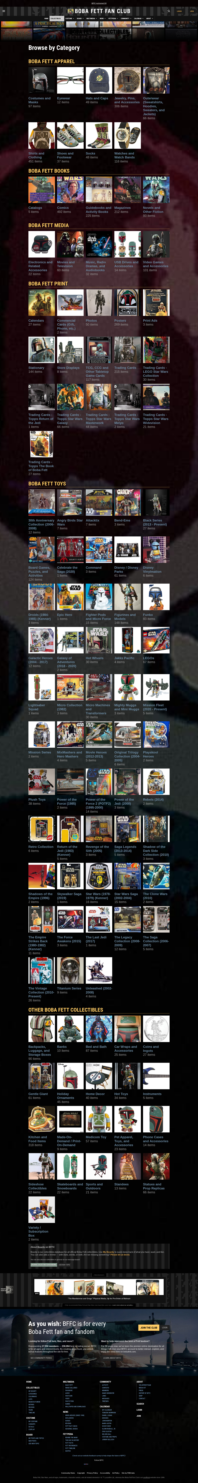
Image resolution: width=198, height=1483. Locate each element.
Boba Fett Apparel (51, 61)
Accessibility (105, 1473)
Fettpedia (112, 18)
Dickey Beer (106, 1426)
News (102, 18)
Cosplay (32, 1429)
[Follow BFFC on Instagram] (90, 1466)
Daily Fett (69, 1385)
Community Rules (68, 1473)
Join (192, 11)
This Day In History (72, 1440)
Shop (141, 1396)
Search (140, 1404)
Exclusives (69, 1418)
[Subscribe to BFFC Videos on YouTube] (103, 1466)
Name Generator (108, 1393)
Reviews (31, 1407)
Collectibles (56, 18)
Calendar (138, 18)
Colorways (33, 1396)
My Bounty (108, 1252)
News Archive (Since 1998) (74, 1415)
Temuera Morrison (109, 1413)
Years (31, 1410)
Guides (67, 1421)
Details (31, 1427)
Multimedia (90, 18)
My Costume (33, 1421)
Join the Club (148, 1327)
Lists (30, 1399)
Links (104, 1396)
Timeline (32, 1413)
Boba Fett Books (49, 171)
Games (67, 1404)
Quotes (68, 1451)
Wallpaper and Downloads (75, 1407)
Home (46, 18)
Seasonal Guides (71, 1429)
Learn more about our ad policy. (122, 1305)
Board (79, 18)
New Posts (32, 1441)
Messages (105, 1398)
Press (141, 1390)
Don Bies (105, 1418)
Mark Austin (106, 1423)
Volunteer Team (145, 1385)
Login (179, 11)
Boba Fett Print (48, 284)
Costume (68, 18)
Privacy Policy (92, 1473)
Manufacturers (34, 1402)
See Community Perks (41, 1358)
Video (67, 1398)
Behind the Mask (71, 1437)
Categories (33, 1394)
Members (105, 1390)
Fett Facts (69, 1443)
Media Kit (142, 1388)
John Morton (107, 1421)
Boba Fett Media (48, 225)
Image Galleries (71, 1388)
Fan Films (68, 1396)
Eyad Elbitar (106, 1431)
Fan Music (69, 1390)
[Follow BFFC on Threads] (107, 1466)
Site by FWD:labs (128, 1473)
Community (125, 18)
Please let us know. (120, 1255)
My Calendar (107, 1410)
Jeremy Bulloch (108, 1440)
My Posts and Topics (36, 1438)
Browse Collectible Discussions (44, 1265)
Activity (105, 1385)
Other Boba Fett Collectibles (65, 1010)
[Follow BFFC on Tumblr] (99, 1466)
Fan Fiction (69, 1401)
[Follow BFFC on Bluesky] (112, 1466)
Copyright (81, 1473)
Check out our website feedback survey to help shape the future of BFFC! (99, 1456)
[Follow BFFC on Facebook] (86, 1466)
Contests (105, 1388)
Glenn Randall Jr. (109, 1429)
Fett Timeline (70, 1448)
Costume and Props (109, 1437)
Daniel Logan (107, 1415)
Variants (32, 1424)
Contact (142, 1398)
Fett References (71, 1446)
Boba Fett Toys (47, 483)
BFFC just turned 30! (99, 3)
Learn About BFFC (112, 1358)
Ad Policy (115, 1473)
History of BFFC (144, 1393)
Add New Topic (64, 1265)
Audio (67, 1393)
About (148, 18)
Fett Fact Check (71, 1426)
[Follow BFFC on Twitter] (95, 1466)
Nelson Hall (106, 1434)
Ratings (31, 1405)
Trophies (105, 1401)
